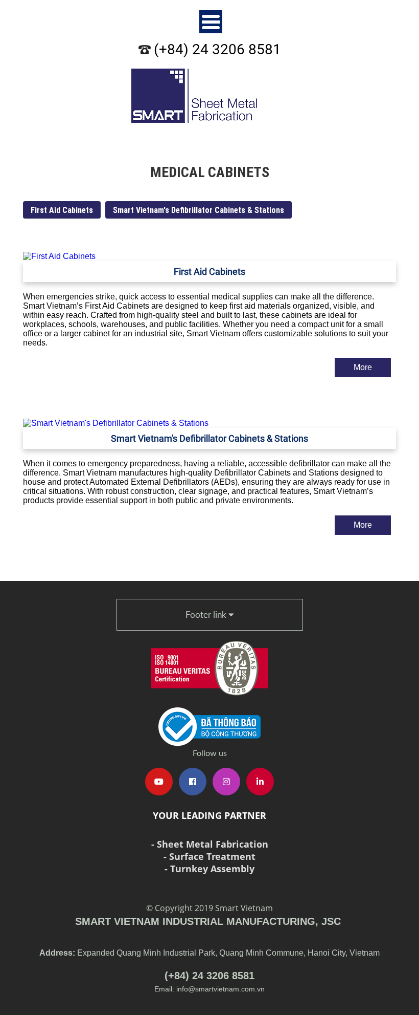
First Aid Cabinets (62, 210)
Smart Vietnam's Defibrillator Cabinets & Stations (198, 210)
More (363, 367)
